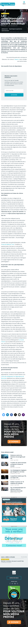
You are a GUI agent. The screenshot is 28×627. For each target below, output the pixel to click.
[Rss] (17, 584)
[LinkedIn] (7, 414)
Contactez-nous (14, 577)
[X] (15, 414)
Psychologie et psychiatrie (15, 29)
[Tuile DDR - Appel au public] (14, 537)
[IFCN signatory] (14, 593)
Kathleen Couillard (5, 563)
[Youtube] (15, 584)
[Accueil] (9, 5)
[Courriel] (19, 414)
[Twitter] (12, 584)
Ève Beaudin (4, 25)
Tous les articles (24, 556)
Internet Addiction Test (8, 244)
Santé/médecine (5, 13)
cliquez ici (17, 59)
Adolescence (5, 29)
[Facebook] (11, 414)
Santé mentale (5, 30)
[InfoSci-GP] (14, 510)
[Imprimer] (23, 414)
